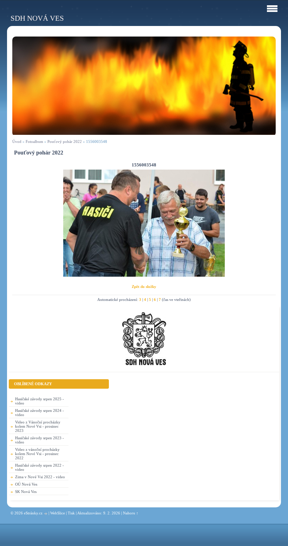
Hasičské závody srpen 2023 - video (39, 440)
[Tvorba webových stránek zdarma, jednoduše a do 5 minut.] (46, 513)
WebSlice (57, 513)
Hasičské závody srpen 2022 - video (39, 467)
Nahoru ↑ (130, 513)
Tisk (71, 513)
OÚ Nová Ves (26, 484)
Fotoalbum (34, 141)
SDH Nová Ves (37, 18)
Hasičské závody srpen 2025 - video (39, 401)
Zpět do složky (144, 286)
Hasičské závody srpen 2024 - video (39, 412)
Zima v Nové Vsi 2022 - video (40, 477)
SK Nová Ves (26, 491)
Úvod (16, 141)
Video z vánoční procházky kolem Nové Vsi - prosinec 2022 (37, 453)
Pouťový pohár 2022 (64, 141)
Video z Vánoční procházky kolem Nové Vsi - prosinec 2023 (37, 426)
